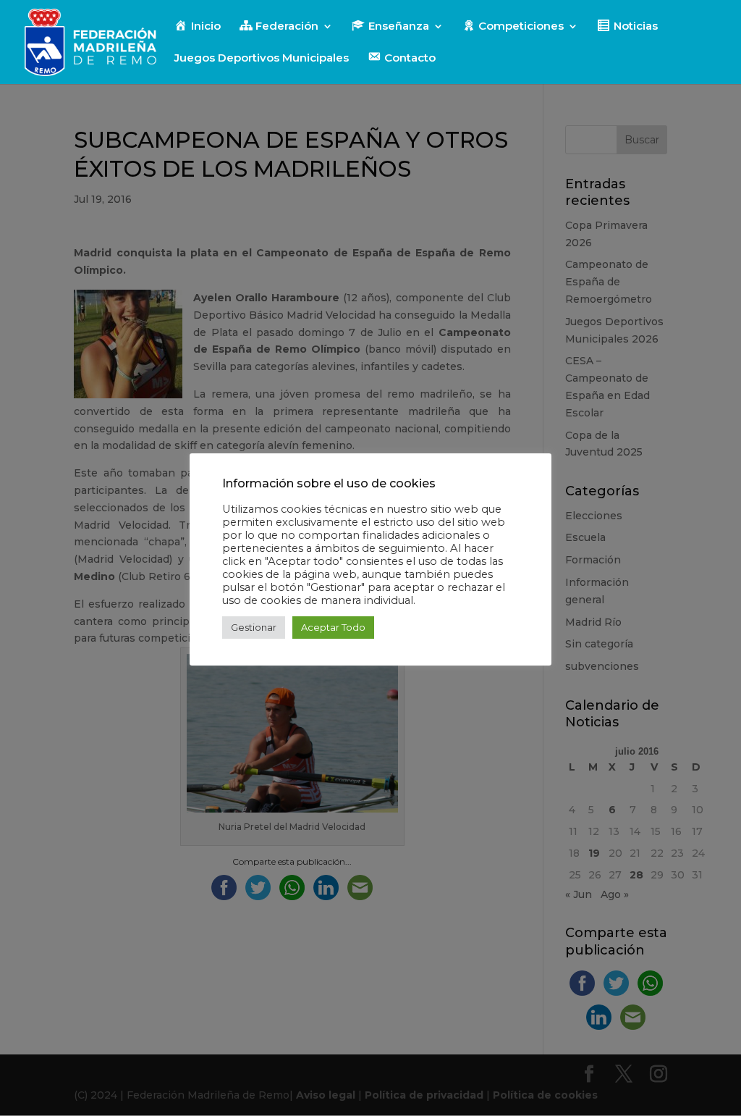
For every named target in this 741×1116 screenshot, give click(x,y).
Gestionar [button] (253, 627)
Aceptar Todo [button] (333, 627)
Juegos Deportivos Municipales (261, 58)
